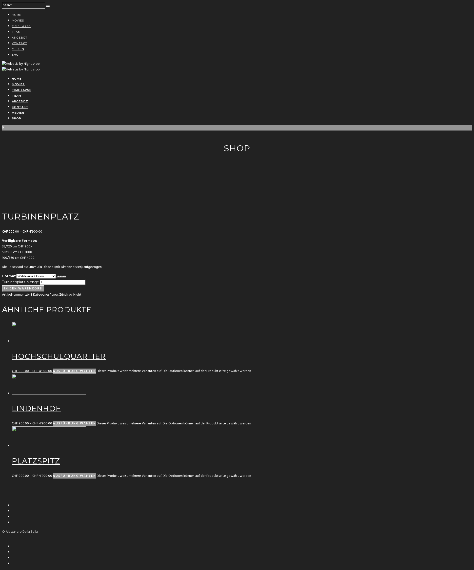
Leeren (61, 276)
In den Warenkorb (23, 288)
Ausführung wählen (74, 371)
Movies (18, 20)
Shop (16, 54)
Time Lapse (21, 26)
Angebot (19, 37)
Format (9, 276)
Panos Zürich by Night (65, 295)
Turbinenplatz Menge (20, 282)
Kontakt (19, 43)
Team (16, 32)
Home (16, 15)
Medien (18, 49)
